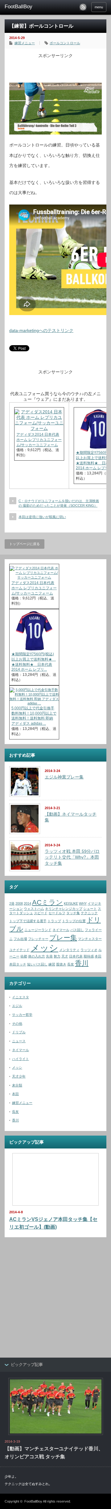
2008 (19, 903)
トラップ (54, 921)
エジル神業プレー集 (64, 776)
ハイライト (20, 1059)
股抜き (61, 964)
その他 (17, 1023)
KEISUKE (71, 903)
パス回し (77, 930)
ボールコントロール (65, 43)
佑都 (23, 956)
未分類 (17, 1085)
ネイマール (60, 930)
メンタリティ (69, 950)
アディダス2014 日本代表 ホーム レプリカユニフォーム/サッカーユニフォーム (39, 439)
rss (83, 7)
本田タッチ (17, 964)
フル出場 (20, 939)
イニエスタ (20, 997)
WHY (83, 903)
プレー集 (63, 938)
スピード (40, 913)
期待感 (89, 956)
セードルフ (56, 913)
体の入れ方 (36, 956)
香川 (81, 963)
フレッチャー (38, 939)
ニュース (19, 1041)
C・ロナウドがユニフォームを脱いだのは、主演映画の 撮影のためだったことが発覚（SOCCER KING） (58, 503)
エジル (17, 1006)
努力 (57, 956)
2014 (27, 903)
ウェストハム (34, 908)
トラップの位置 (74, 921)
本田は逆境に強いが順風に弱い (42, 517)
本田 (98, 956)
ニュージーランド (37, 930)
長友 (70, 964)
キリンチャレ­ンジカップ (63, 908)
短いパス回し (37, 964)
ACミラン (47, 902)
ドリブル (19, 1032)
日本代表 (76, 956)
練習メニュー (24, 43)
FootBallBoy (33, 1501)
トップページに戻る (24, 544)
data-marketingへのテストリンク (41, 330)
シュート (90, 908)
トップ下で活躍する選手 (28, 921)
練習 (51, 964)
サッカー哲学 (22, 1014)
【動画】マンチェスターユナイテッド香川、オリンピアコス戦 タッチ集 (54, 1452)
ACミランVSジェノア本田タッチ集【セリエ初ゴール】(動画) (53, 1223)
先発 (49, 956)
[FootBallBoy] (27, 7)
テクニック (89, 913)
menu (99, 7)
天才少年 (19, 1076)
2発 (11, 903)
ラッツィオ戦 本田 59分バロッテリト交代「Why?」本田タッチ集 (72, 857)
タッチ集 (73, 913)
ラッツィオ (88, 950)
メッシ (44, 948)
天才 (64, 956)
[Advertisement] (60, 66)
